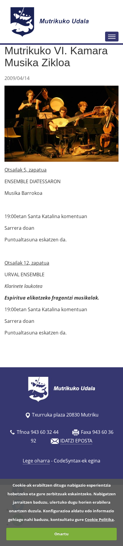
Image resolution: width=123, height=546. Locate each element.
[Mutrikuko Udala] (50, 21)
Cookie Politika (99, 519)
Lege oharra (36, 460)
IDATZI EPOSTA (76, 440)
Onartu (61, 533)
